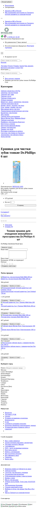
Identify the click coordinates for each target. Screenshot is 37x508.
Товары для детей (7, 129)
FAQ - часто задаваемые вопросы (16, 448)
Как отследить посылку (13, 453)
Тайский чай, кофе (7, 94)
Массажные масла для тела (10, 109)
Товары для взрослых (8, 127)
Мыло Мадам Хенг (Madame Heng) (13, 118)
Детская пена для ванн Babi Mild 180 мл (15, 317)
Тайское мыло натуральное (10, 116)
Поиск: (3, 368)
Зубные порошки (7, 100)
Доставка (4, 66)
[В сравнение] (6, 214)
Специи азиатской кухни (14, 487)
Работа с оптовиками (12, 452)
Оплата (10, 66)
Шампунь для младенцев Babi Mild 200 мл (15, 279)
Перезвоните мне (18, 39)
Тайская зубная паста (8, 98)
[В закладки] (4, 214)
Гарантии (8, 457)
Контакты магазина (7, 68)
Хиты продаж (5, 136)
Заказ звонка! (16, 42)
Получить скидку (11, 450)
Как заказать (29, 66)
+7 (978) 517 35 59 (13, 37)
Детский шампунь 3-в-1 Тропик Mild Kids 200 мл (18, 306)
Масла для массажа (11, 480)
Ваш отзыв (4, 258)
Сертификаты (10, 446)
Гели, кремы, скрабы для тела (11, 107)
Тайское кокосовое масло (9, 103)
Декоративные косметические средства (14, 111)
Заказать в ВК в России (13, 11)
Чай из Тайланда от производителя (17, 492)
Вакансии (8, 412)
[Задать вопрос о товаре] (1, 214)
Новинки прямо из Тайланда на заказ (18, 469)
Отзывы (16, 66)
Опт (21, 68)
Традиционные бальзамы (14, 485)
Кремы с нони (10, 478)
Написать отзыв (7, 247)
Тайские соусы (6, 96)
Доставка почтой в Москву (14, 444)
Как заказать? (5, 215)
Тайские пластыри (7, 120)
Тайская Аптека (10, 471)
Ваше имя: (4, 249)
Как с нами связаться (12, 441)
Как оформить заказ (12, 455)
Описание (8, 225)
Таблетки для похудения (9, 93)
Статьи (17, 68)
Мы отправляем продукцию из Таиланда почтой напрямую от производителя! (19, 13)
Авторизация (9, 7)
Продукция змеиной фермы (10, 125)
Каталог (3, 62)
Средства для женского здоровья (16, 472)
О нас (7, 422)
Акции (21, 66)
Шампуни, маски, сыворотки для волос (14, 102)
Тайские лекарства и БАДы (10, 91)
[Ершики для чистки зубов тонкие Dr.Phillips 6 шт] (16, 183)
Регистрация (9, 5)
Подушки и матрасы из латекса (12, 131)
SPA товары (5, 114)
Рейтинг (4, 262)
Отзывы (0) (9, 226)
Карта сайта (9, 459)
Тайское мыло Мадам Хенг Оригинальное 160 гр (18, 329)
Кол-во (7, 202)
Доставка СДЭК (10, 414)
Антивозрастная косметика (14, 474)
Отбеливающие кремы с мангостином (18, 476)
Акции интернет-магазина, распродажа (19, 442)
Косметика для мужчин (9, 113)
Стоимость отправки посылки (15, 423)
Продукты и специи (8, 124)
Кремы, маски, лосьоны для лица (12, 105)
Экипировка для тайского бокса (12, 135)
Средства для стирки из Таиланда (12, 133)
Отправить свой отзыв (9, 266)
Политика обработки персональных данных (20, 425)
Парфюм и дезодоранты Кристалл (13, 122)
